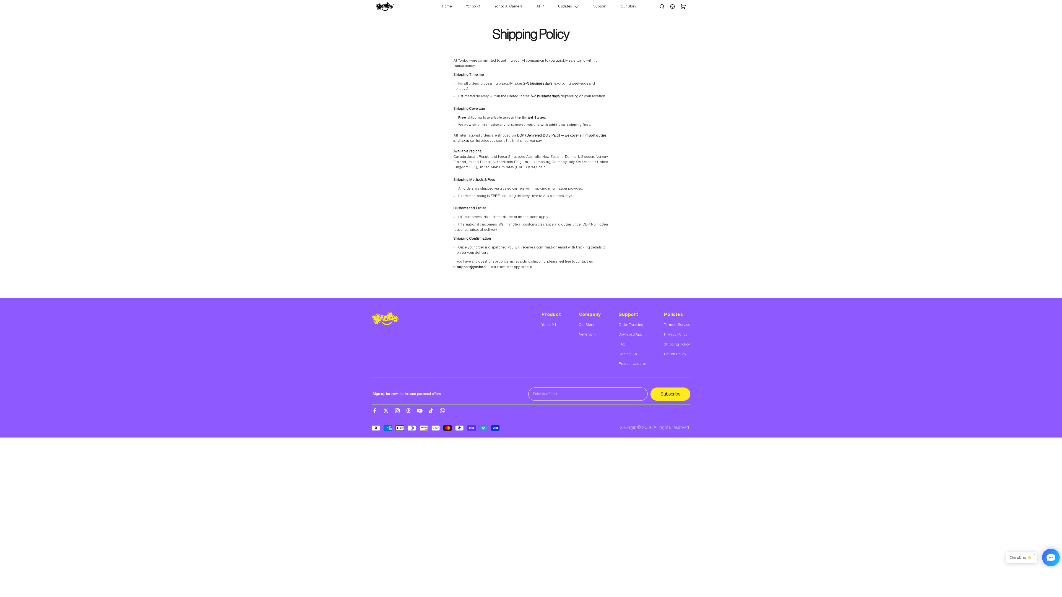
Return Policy (675, 354)
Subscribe (670, 394)
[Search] (662, 6)
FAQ (622, 344)
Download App (630, 334)
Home (447, 6)
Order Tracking (631, 324)
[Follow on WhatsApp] (442, 411)
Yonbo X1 (473, 6)
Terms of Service (677, 324)
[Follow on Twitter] (386, 411)
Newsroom (587, 334)
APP (540, 6)
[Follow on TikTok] (431, 411)
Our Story (628, 6)
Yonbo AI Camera (508, 6)
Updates (565, 6)
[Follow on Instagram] (397, 411)
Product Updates (632, 363)
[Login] (672, 6)
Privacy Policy (675, 334)
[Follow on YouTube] (420, 411)
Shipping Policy (677, 344)
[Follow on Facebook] (375, 411)
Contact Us (628, 354)
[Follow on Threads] (408, 411)
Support (600, 6)
